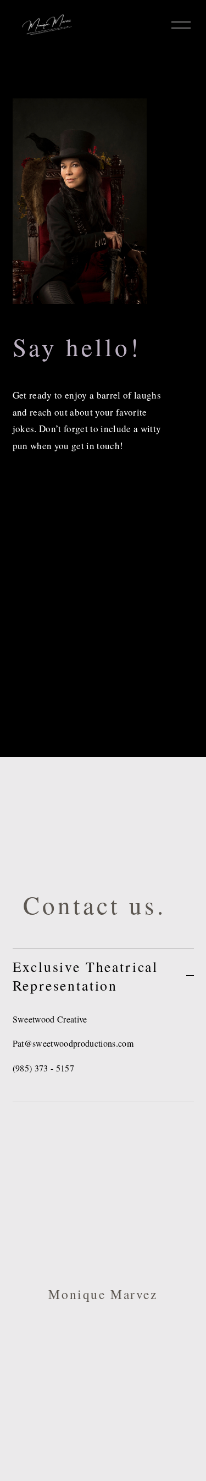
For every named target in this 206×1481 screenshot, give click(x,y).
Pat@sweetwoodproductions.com (73, 1043)
